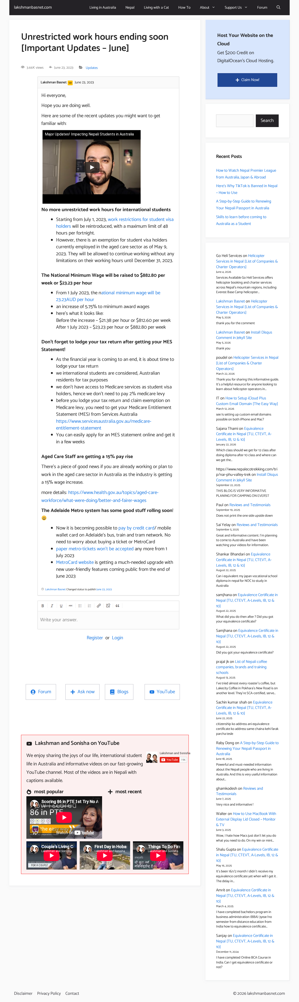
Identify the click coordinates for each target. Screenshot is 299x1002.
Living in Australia (102, 7)
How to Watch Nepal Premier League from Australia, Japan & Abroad (246, 174)
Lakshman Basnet (230, 301)
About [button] (204, 7)
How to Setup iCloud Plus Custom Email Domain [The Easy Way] (247, 401)
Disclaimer (23, 993)
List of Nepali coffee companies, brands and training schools (241, 667)
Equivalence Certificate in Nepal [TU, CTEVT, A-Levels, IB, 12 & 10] (243, 434)
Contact (72, 993)
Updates (92, 68)
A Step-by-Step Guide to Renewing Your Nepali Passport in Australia (243, 204)
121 (70, 83)
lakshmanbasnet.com (33, 7)
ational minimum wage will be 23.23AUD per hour (108, 296)
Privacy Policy (49, 993)
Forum (262, 7)
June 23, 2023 (104, 589)
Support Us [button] (233, 7)
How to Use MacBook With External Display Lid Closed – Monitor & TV (246, 819)
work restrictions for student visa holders (115, 223)
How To (184, 7)
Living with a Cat (156, 7)
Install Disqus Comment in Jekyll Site (244, 335)
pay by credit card (136, 528)
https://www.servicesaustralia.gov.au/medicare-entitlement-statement (103, 424)
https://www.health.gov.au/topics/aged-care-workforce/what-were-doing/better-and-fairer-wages (100, 497)
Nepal (130, 7)
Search (267, 120)
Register (95, 638)
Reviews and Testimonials (250, 505)
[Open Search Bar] (278, 7)
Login (117, 638)
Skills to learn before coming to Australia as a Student (241, 220)
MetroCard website (75, 562)
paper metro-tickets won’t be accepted (95, 549)
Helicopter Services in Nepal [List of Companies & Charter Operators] (247, 261)
